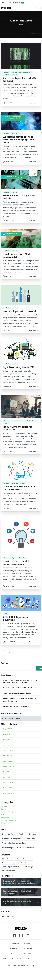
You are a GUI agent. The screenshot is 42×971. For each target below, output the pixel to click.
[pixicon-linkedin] (27, 935)
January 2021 (7, 788)
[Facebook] (3, 2)
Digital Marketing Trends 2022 (18, 367)
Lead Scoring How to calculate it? (20, 311)
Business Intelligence (9, 812)
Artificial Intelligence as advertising (15, 618)
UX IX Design (8, 847)
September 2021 (8, 766)
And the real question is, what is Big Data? (19, 80)
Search (5, 663)
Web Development (25, 847)
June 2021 (6, 777)
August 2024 (7, 729)
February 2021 (8, 783)
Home (21, 24)
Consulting (30, 838)
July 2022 (6, 740)
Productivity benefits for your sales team (18, 428)
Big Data (4, 806)
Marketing (5, 817)
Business (4, 809)
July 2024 (6, 734)
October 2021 (7, 761)
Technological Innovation (14, 843)
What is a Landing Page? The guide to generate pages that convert (18, 139)
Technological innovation (10, 820)
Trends (3, 823)
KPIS (2, 815)
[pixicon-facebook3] (14, 935)
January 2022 (8, 756)
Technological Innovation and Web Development (20, 688)
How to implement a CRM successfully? (16, 256)
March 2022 (7, 745)
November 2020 (8, 793)
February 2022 (8, 750)
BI (3, 834)
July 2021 (6, 772)
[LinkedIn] (6, 2)
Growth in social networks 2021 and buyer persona (19, 488)
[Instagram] (10, 2)
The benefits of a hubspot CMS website (19, 197)
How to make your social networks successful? (16, 563)
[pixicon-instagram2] (21, 935)
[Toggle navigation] (39, 8)
